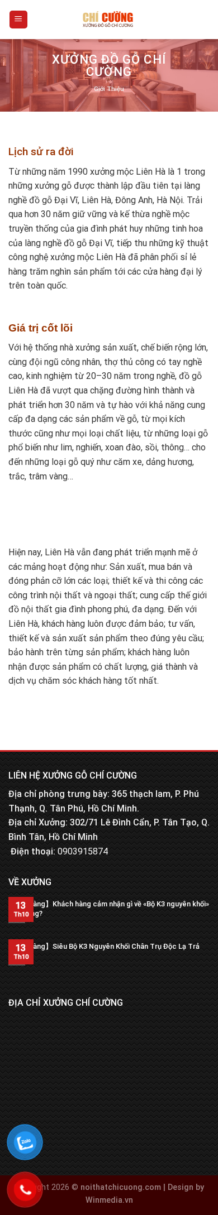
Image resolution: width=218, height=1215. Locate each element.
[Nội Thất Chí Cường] (108, 19)
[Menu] (19, 20)
